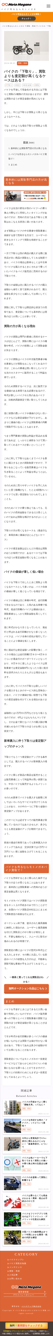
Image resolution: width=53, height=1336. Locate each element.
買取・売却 (31, 26)
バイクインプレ (16, 1260)
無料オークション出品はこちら (26, 988)
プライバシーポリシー (20, 1331)
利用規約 (6, 1331)
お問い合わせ (15, 1279)
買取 (37, 85)
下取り (9, 85)
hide (31, 142)
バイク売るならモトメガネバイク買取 (31, 1310)
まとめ (12, 164)
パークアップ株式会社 (31, 1306)
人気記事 (13, 1275)
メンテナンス (15, 1267)
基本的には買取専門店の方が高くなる (27, 148)
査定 (18, 85)
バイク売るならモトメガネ (13, 26)
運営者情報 (23, 1292)
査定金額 (27, 85)
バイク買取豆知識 (17, 1263)
